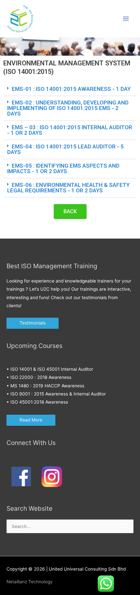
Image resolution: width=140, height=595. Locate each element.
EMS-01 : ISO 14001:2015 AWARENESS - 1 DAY (71, 89)
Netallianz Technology (30, 581)
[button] (70, 89)
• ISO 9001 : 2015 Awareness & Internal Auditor (56, 393)
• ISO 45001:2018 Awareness (37, 402)
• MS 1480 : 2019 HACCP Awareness (45, 385)
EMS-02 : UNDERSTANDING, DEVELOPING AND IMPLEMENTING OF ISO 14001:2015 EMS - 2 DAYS (68, 108)
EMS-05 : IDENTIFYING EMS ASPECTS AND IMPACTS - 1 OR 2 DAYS (63, 168)
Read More (31, 419)
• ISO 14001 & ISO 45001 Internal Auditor (50, 369)
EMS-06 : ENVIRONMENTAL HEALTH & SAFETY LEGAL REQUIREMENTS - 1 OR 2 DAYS (68, 188)
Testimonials (33, 322)
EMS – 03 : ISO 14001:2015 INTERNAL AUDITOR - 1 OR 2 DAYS (69, 130)
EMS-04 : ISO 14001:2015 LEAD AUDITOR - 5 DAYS (65, 149)
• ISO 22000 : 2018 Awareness (39, 377)
